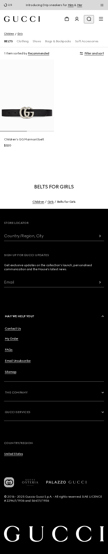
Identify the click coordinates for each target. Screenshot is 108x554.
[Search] (89, 19)
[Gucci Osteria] (30, 482)
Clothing (23, 41)
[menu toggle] (101, 19)
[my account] (77, 19)
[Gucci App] (9, 482)
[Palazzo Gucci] (66, 482)
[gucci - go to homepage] (22, 19)
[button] (54, 316)
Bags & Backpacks (58, 41)
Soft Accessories (86, 41)
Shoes (37, 41)
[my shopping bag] (67, 19)
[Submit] (100, 236)
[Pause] (102, 5)
